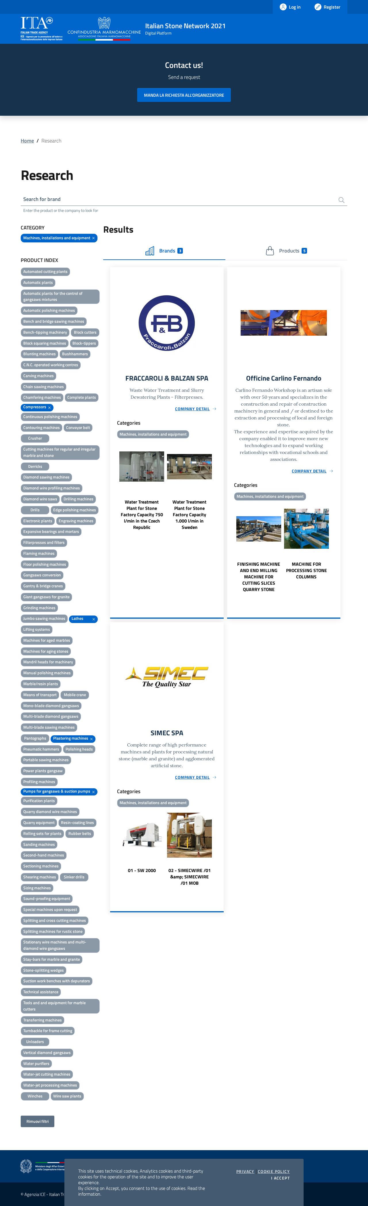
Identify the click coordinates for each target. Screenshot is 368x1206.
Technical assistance (40, 992)
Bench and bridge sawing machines (53, 321)
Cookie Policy (274, 1171)
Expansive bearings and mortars (51, 531)
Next (221, 485)
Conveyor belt (78, 427)
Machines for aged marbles (46, 640)
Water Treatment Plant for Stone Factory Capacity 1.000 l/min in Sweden (189, 514)
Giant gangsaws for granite (46, 597)
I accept (280, 1178)
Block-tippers (84, 343)
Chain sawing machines (43, 386)
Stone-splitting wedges (43, 970)
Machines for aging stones (45, 651)
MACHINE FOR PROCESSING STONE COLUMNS (306, 570)
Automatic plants (38, 282)
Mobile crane (75, 695)
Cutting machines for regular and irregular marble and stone (59, 452)
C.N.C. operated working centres (50, 365)
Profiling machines (39, 781)
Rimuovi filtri (37, 1121)
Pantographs (35, 738)
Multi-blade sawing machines (49, 727)
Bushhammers (75, 354)
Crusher (35, 438)
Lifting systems (36, 629)
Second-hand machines (43, 855)
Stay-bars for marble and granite (51, 959)
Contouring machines (41, 427)
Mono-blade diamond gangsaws (51, 705)
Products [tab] (292, 251)
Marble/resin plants (40, 684)
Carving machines (38, 376)
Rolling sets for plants (42, 833)
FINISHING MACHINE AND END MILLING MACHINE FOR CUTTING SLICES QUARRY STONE (258, 577)
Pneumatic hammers (41, 749)
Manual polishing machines (47, 673)
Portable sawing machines (46, 760)
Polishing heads (79, 749)
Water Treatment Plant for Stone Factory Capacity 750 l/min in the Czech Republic (142, 514)
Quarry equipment (39, 822)
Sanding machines (39, 844)
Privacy (245, 1171)
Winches (35, 1096)
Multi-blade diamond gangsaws (50, 716)
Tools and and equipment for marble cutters (54, 1006)
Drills (35, 510)
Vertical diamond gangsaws (47, 1052)
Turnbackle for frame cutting (47, 1031)
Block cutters (85, 332)
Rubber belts (79, 833)
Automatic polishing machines (49, 310)
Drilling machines (78, 499)
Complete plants (81, 397)
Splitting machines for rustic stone (53, 931)
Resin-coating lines (77, 822)
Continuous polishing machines (50, 416)
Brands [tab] (170, 251)
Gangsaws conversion (42, 575)
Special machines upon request (50, 909)
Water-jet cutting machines (46, 1074)
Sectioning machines (41, 866)
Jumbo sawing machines (44, 618)
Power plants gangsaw (43, 771)
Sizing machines (37, 888)
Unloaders (35, 1041)
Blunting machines (39, 354)
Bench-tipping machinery (45, 332)
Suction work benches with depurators (56, 981)
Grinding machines (39, 608)
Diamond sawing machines (46, 477)
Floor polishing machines (44, 564)
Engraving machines (76, 521)
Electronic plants (37, 521)
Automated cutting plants (45, 271)
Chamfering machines (42, 397)
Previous (113, 485)
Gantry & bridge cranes (43, 586)
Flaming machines (39, 553)
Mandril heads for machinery (48, 662)
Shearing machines (39, 877)
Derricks (35, 466)
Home (27, 141)
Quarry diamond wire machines (50, 811)
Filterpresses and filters (44, 542)
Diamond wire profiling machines (51, 488)
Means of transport (40, 695)
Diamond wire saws (40, 499)
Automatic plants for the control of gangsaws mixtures (53, 296)
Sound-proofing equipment (46, 898)
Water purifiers (36, 1063)
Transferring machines (42, 1020)
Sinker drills (74, 877)
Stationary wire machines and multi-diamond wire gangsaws (54, 945)
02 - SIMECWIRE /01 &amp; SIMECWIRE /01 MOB (189, 876)
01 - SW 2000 (142, 870)
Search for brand (42, 199)
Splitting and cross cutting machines (54, 920)
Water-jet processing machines (50, 1085)
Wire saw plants (67, 1096)
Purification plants (39, 800)
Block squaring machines (44, 343)
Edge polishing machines (74, 510)
